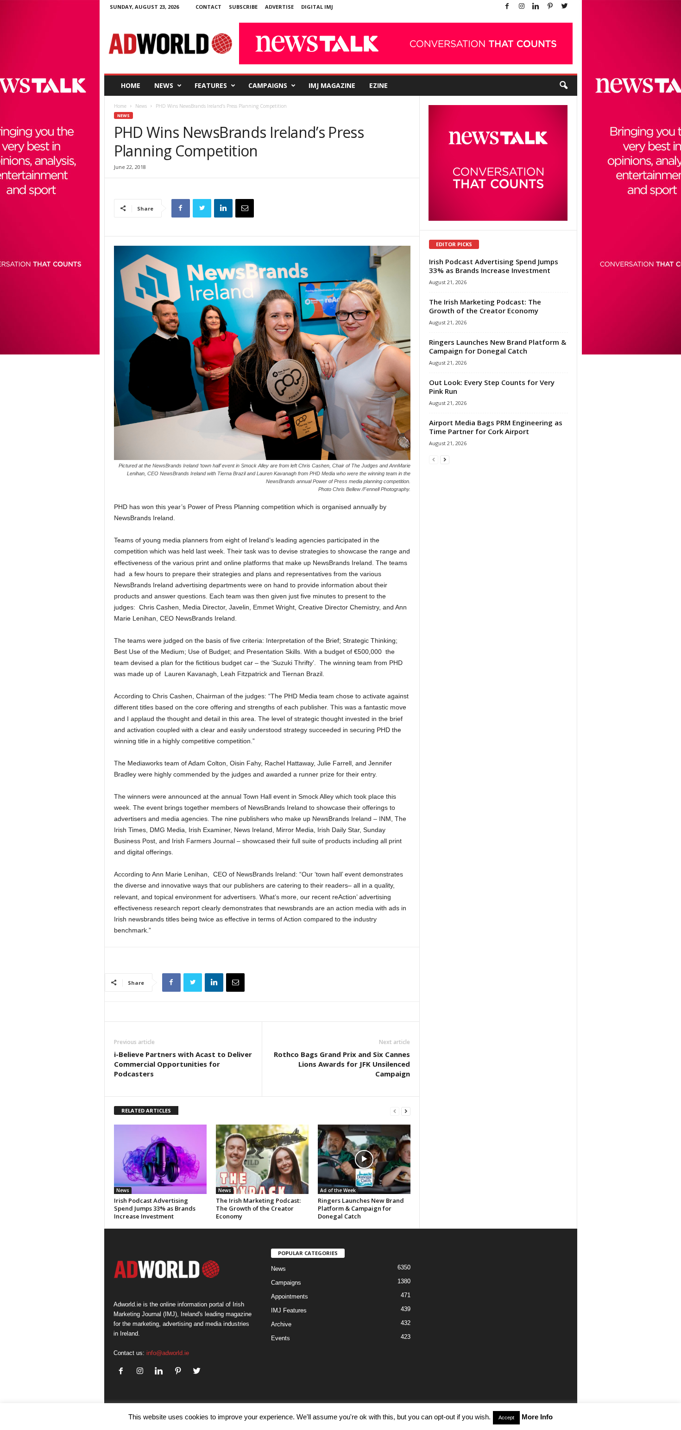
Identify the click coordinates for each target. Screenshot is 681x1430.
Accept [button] (506, 1417)
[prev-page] (394, 1111)
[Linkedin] (536, 6)
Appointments (289, 1296)
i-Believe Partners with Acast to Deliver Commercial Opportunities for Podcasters (183, 1064)
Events (280, 1338)
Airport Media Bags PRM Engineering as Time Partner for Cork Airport (495, 427)
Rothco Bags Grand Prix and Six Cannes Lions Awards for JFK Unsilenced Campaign (342, 1064)
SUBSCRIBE (243, 6)
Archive (281, 1324)
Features (211, 85)
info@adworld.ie (167, 1352)
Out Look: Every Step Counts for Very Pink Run (492, 387)
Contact (208, 6)
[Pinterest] (550, 6)
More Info (537, 1417)
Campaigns (267, 85)
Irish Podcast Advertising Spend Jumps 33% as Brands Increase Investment (154, 1208)
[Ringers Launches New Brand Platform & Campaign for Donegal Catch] (364, 1159)
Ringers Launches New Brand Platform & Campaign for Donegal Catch (361, 1208)
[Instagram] (521, 6)
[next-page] (405, 1111)
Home (130, 85)
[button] (563, 85)
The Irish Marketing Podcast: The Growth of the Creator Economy (258, 1208)
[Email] (244, 208)
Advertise (279, 6)
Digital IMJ (317, 6)
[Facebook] (507, 6)
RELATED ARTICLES (146, 1110)
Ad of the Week (338, 1190)
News (163, 85)
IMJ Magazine (332, 85)
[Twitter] (564, 6)
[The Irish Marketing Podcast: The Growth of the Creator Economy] (262, 1159)
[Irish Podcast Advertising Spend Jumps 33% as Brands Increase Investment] (160, 1159)
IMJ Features (289, 1310)
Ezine (378, 85)
